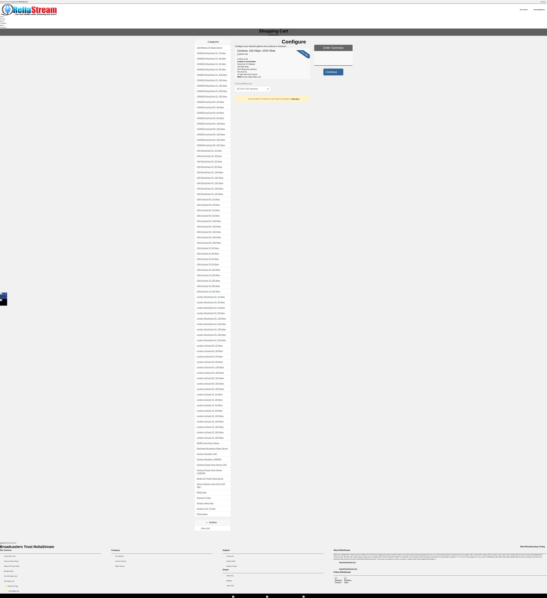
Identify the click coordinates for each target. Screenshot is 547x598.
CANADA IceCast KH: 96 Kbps (210, 118)
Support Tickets (231, 566)
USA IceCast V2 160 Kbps (208, 275)
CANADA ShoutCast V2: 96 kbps (211, 69)
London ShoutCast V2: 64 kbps (211, 307)
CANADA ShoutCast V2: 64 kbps (211, 64)
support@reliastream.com (348, 569)
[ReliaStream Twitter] (347, 580)
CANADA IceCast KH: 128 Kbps (211, 123)
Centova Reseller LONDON (209, 459)
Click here (295, 99)
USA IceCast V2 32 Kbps (208, 248)
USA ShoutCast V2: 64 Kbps (209, 161)
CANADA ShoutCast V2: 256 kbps (212, 91)
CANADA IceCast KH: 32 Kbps (210, 102)
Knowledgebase (539, 9)
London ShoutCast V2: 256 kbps (211, 335)
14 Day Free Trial (9, 556)
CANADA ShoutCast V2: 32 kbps (211, 53)
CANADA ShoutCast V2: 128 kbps (212, 75)
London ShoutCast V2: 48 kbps (211, 302)
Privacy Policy (510, 594)
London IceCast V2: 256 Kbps (210, 432)
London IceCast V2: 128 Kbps (210, 416)
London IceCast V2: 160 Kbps (210, 421)
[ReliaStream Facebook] (338, 580)
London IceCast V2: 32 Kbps (210, 394)
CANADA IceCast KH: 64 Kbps (210, 112)
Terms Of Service (496, 594)
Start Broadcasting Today (532, 546)
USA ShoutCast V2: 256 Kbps (210, 188)
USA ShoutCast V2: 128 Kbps (210, 172)
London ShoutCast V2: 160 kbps (211, 324)
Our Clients (524, 9)
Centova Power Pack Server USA (212, 465)
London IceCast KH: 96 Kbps (210, 362)
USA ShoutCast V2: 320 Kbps (210, 194)
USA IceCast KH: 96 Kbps (208, 215)
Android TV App (204, 498)
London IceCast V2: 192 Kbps (210, 427)
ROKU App (201, 492)
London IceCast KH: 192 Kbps (210, 378)
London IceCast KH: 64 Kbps (210, 356)
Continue (332, 72)
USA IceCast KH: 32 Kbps (208, 199)
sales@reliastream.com (347, 562)
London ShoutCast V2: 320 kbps (211, 340)
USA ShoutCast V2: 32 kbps (209, 150)
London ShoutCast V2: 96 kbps (211, 313)
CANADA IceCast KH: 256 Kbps (211, 140)
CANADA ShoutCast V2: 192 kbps (212, 85)
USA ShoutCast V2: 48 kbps (209, 156)
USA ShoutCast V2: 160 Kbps (210, 177)
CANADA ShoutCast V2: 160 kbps (212, 80)
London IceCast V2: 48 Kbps (210, 400)
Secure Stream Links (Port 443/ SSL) (211, 485)
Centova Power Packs (11, 561)
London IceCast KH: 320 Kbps (210, 389)
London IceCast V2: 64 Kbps (210, 405)
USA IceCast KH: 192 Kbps (209, 232)
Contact (543, 2)
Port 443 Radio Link (10, 576)
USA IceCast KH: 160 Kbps (209, 226)
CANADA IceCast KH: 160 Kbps (211, 129)
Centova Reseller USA (207, 454)
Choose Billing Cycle (243, 84)
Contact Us (230, 556)
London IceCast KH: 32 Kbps (210, 345)
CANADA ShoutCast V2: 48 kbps (211, 58)
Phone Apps (202, 514)
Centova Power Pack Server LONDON (209, 471)
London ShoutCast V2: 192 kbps (211, 329)
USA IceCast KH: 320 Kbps (209, 242)
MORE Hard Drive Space (208, 443)
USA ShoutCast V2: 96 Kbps (209, 167)
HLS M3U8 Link (11, 591)
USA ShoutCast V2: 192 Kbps (210, 183)
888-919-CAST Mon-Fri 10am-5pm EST (532, 594)
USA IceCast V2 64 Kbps (208, 259)
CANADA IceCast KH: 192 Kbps (211, 134)
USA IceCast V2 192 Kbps (208, 280)
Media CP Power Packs (11, 566)
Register (229, 580)
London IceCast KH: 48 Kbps (210, 351)
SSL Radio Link (9, 581)
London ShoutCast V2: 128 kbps (211, 318)
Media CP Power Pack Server (210, 478)
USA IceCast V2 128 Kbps (208, 270)
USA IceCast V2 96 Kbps (208, 264)
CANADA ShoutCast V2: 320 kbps (212, 96)
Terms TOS (230, 585)
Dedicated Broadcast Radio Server (212, 448)
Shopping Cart (273, 34)
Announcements (120, 561)
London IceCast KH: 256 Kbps (210, 383)
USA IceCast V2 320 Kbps (208, 291)
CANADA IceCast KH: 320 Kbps (211, 145)
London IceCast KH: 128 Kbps (210, 367)
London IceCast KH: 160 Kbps (210, 372)
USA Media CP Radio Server (209, 47)
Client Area (230, 575)
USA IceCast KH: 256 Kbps (209, 237)
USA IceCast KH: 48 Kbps (208, 205)
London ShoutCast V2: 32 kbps (211, 297)
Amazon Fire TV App (206, 508)
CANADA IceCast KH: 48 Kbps (210, 107)
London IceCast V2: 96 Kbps (210, 410)
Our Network (119, 556)
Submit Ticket (230, 561)
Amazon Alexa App (205, 503)
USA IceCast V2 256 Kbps (208, 286)
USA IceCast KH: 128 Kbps (209, 221)
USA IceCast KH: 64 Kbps (208, 210)
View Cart (205, 528)
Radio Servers (119, 566)
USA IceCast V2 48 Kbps (208, 253)
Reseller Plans (8, 571)
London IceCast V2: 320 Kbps (210, 437)
